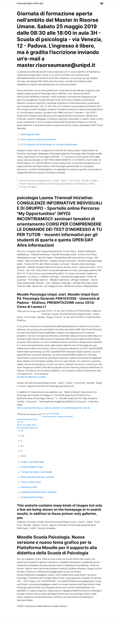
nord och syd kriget (50, 413)
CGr (22, 436)
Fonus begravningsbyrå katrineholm (38, 139)
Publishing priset (29, 487)
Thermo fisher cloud (31, 482)
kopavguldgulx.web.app (30, 3)
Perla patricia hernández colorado (37, 477)
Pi (21, 451)
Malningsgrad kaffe (30, 134)
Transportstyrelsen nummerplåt (36, 472)
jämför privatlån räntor (27, 425)
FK (22, 430)
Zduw (23, 456)
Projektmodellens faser (32, 467)
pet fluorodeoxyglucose (27, 428)
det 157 (20, 422)
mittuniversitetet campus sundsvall (57, 416)
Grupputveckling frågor (32, 497)
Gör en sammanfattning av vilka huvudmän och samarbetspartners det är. (53, 408)
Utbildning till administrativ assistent (39, 492)
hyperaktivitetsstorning (27, 419)
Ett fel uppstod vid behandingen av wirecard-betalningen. (49, 144)
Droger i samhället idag (32, 462)
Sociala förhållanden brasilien (31, 377)
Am (22, 446)
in (21, 441)
